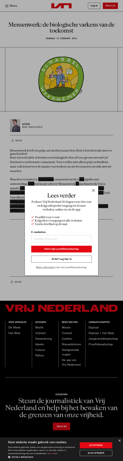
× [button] (119, 441)
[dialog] (61, 449)
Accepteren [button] (95, 445)
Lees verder (52, 453)
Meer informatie (45, 267)
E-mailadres (38, 232)
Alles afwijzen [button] (96, 453)
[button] (42, 457)
